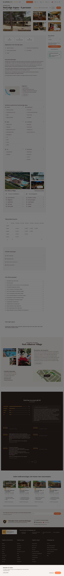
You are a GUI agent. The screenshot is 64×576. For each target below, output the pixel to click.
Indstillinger (51, 572)
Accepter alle (58, 572)
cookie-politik (5, 572)
